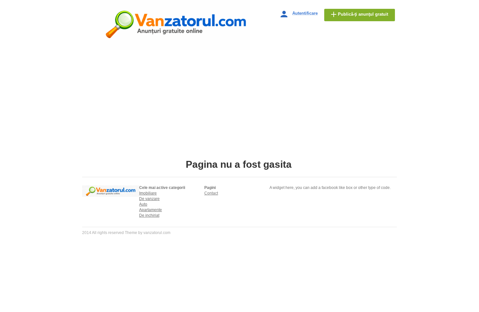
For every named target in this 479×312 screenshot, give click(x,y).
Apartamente (150, 210)
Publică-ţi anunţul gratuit (363, 14)
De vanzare (149, 198)
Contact (211, 193)
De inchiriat (149, 215)
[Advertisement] (239, 110)
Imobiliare (148, 193)
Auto (143, 204)
